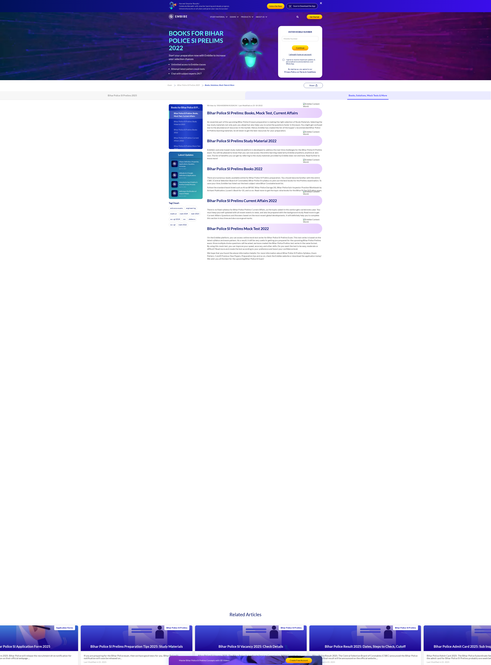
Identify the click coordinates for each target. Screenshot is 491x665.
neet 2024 (184, 214)
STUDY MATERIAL (217, 17)
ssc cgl (172, 225)
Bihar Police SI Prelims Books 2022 (185, 131)
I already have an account (300, 54)
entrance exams (176, 208)
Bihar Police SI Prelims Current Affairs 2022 (186, 139)
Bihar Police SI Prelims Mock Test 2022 (187, 147)
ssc (184, 219)
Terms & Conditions (308, 72)
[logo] (178, 18)
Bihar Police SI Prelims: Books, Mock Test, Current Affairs (186, 114)
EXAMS (233, 17)
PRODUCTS (246, 17)
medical (173, 214)
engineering (191, 208)
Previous (3, 647)
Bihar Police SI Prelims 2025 (188, 85)
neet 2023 (195, 214)
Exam (170, 85)
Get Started (314, 17)
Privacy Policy (290, 72)
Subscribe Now (275, 6)
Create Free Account (299, 660)
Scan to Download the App (304, 6)
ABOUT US (260, 17)
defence (192, 219)
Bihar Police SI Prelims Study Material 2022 (185, 122)
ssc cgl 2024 (175, 219)
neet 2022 (182, 225)
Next (487, 647)
